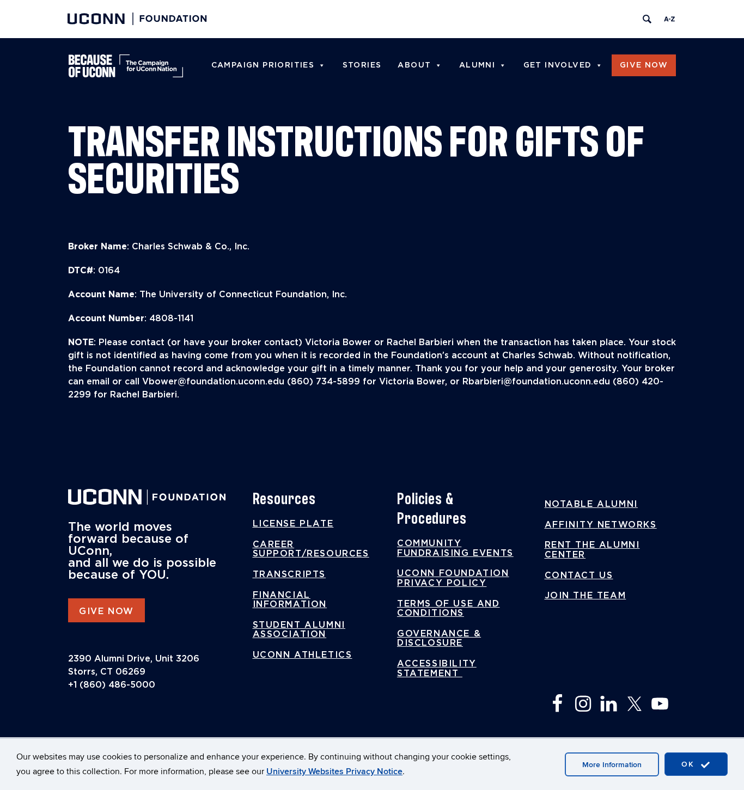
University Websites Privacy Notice (334, 771)
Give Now (644, 65)
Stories (362, 65)
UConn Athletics (302, 655)
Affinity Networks (601, 524)
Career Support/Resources (311, 549)
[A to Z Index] (669, 19)
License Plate (293, 523)
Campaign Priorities (263, 65)
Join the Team (585, 595)
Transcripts (289, 574)
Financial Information (290, 600)
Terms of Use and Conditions (448, 608)
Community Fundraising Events (455, 548)
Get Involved (557, 65)
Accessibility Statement (437, 668)
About (414, 65)
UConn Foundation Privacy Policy (453, 578)
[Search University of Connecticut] (647, 19)
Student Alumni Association (299, 630)
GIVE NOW (106, 611)
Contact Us (579, 575)
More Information (612, 764)
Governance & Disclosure (439, 638)
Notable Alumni (591, 504)
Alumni (477, 65)
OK (689, 764)
